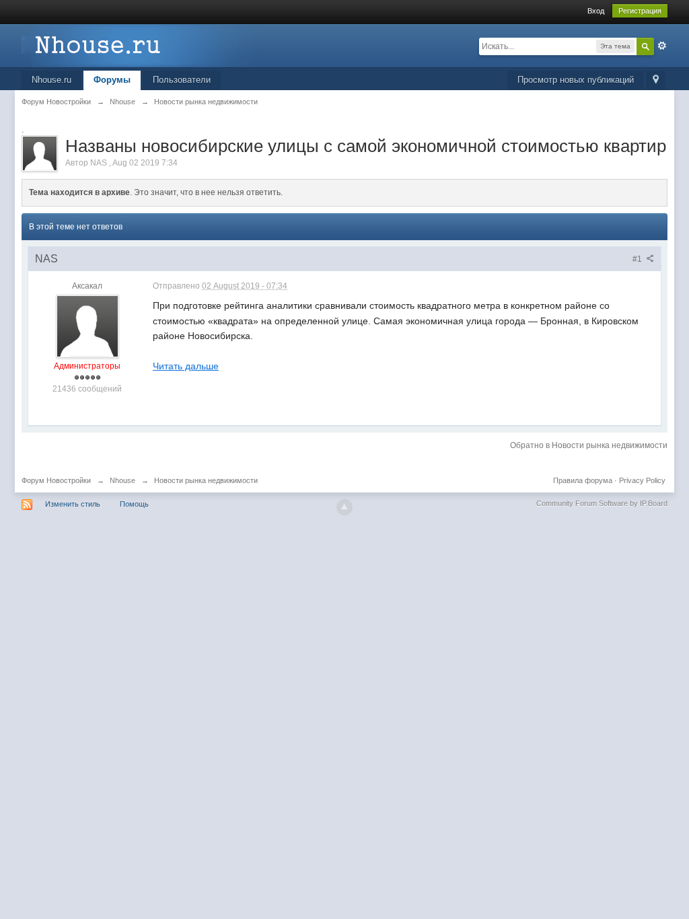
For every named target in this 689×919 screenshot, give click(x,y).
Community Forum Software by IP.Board (601, 503)
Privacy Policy (642, 480)
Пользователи (182, 80)
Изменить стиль (72, 504)
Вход (595, 11)
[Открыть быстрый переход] (655, 80)
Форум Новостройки (56, 480)
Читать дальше (186, 366)
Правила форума (582, 480)
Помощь (134, 504)
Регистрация (639, 11)
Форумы (112, 80)
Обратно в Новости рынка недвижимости (588, 445)
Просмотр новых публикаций (575, 80)
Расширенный (662, 45)
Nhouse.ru (51, 80)
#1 (638, 259)
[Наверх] (344, 507)
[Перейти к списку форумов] (142, 45)
